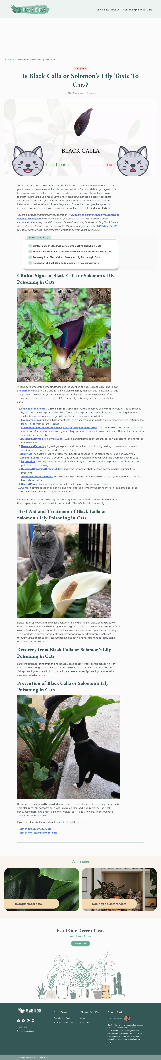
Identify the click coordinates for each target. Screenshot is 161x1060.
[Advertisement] (80, 38)
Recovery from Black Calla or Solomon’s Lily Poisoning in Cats (66, 257)
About (82, 1018)
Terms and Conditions (25, 1031)
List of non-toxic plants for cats (38, 832)
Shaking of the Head (33, 408)
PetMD (113, 225)
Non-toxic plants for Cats (137, 9)
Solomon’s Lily (28, 390)
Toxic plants (10, 59)
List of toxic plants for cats (35, 828)
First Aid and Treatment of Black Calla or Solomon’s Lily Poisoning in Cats (72, 251)
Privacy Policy (22, 1027)
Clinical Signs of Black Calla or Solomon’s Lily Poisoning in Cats (67, 245)
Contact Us (84, 1022)
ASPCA (101, 225)
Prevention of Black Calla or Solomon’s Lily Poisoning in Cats (66, 262)
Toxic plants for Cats (107, 9)
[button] (39, 237)
